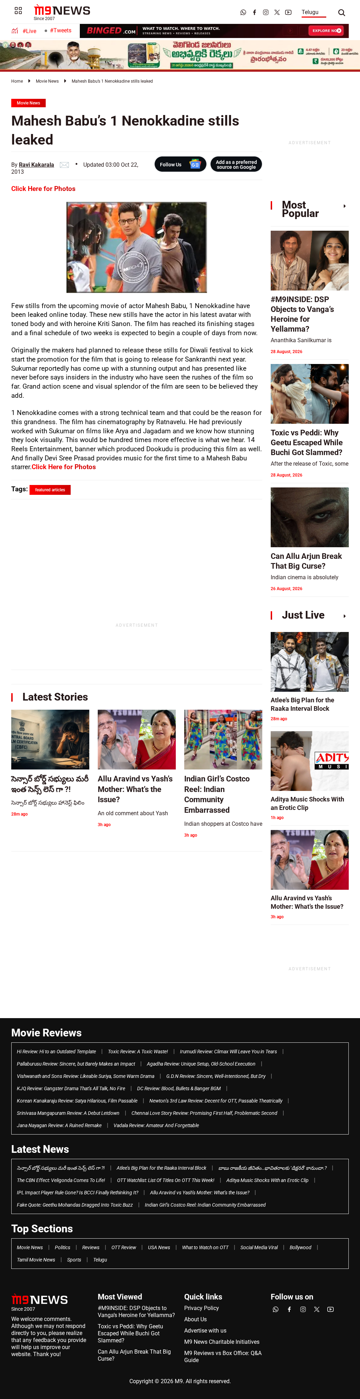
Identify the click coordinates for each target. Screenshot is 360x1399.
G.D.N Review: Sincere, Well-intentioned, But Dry (215, 1076)
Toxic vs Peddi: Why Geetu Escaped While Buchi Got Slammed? (130, 1333)
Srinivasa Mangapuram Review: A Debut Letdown (68, 1113)
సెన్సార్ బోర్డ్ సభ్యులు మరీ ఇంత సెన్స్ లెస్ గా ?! (61, 1168)
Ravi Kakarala (36, 164)
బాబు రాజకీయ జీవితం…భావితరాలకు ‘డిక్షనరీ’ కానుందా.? (272, 1168)
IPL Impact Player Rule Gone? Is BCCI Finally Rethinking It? (77, 1192)
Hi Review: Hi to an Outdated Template (56, 1051)
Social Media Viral (259, 1247)
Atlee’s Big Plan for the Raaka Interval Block (161, 1168)
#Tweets (60, 30)
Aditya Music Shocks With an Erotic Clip (267, 1180)
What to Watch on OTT (205, 1247)
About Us (195, 1319)
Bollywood (300, 1247)
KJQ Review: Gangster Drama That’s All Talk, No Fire (71, 1088)
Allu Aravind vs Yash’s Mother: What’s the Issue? (199, 1192)
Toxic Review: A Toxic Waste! (138, 1051)
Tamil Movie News (36, 1260)
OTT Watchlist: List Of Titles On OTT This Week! (165, 1180)
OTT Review (123, 1247)
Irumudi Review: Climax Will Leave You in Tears (228, 1051)
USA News (159, 1247)
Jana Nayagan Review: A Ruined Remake (59, 1125)
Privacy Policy (201, 1308)
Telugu (310, 12)
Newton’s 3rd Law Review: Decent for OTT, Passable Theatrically (215, 1101)
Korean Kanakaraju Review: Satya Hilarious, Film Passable (77, 1101)
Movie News (47, 81)
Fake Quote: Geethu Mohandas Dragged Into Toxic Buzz (75, 1205)
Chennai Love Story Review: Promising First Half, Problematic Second (204, 1113)
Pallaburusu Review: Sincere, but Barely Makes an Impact (76, 1064)
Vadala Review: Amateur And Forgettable (156, 1125)
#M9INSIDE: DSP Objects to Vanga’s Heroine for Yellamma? (136, 1311)
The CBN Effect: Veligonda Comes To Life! (61, 1180)
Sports (74, 1260)
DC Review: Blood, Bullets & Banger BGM (179, 1088)
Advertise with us (205, 1330)
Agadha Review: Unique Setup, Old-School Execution (201, 1064)
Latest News (40, 1149)
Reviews (90, 1247)
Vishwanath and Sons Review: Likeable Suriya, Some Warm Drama (85, 1076)
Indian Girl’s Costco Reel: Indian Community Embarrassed (205, 1205)
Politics (62, 1247)
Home (17, 81)
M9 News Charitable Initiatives (221, 1342)
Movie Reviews (46, 1033)
